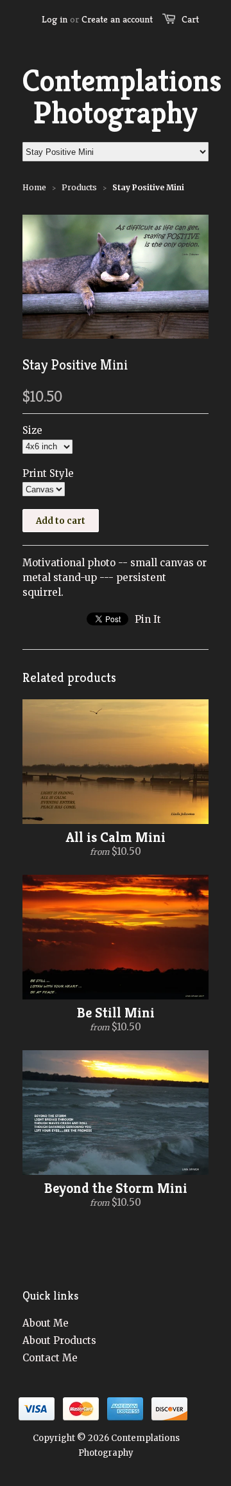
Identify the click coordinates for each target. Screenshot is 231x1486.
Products (79, 187)
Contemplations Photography (115, 97)
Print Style (48, 473)
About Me (45, 1323)
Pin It (148, 619)
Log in (54, 19)
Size (32, 430)
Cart (190, 19)
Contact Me (50, 1358)
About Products (59, 1340)
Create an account (117, 19)
